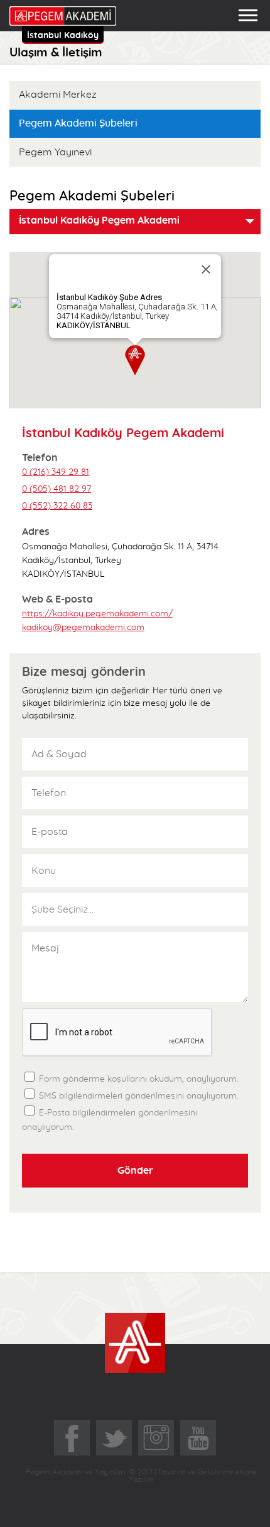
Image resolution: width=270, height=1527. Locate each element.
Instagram (156, 1438)
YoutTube (198, 1438)
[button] (135, 360)
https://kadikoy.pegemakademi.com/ (97, 613)
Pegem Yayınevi (55, 152)
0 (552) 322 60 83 (57, 506)
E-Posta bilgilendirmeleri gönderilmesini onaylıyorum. (109, 1120)
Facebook (72, 1438)
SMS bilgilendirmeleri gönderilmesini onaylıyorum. (137, 1096)
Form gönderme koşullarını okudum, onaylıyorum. (137, 1077)
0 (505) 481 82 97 (56, 489)
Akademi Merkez (58, 95)
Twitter (114, 1438)
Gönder (135, 1171)
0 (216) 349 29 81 (55, 472)
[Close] (206, 269)
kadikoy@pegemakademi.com (83, 627)
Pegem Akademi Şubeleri (78, 123)
